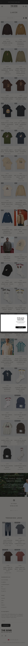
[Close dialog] (26, 315)
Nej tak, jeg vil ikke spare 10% (20, 328)
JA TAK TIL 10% (20, 327)
